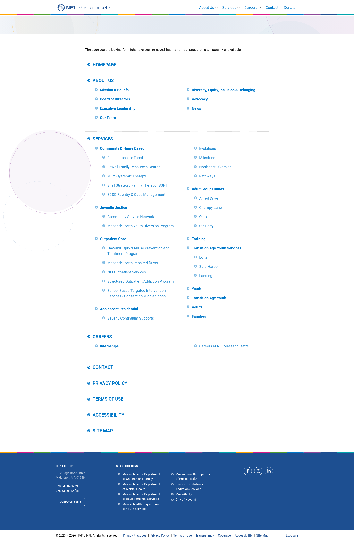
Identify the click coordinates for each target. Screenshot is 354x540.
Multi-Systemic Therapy (126, 176)
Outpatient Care (113, 239)
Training (198, 239)
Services (229, 7)
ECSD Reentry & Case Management (136, 194)
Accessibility (108, 415)
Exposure (292, 535)
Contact (272, 7)
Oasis (203, 217)
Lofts (203, 257)
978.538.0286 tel (67, 486)
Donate (290, 7)
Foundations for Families (127, 157)
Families (199, 316)
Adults (197, 307)
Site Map (103, 430)
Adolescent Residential (119, 309)
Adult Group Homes (208, 189)
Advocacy (200, 99)
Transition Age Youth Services (216, 248)
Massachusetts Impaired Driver (132, 263)
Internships (109, 346)
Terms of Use (108, 399)
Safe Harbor (209, 266)
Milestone (207, 157)
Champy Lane (210, 207)
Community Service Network (130, 217)
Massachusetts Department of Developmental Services (141, 496)
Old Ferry (206, 226)
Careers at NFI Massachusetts (224, 346)
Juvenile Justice (113, 207)
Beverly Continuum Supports (130, 318)
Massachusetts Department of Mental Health (141, 486)
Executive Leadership (117, 108)
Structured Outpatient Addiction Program (140, 281)
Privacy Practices (134, 536)
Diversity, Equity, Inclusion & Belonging (223, 90)
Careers (250, 7)
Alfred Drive (208, 198)
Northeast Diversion (215, 167)
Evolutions (207, 148)
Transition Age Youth (209, 298)
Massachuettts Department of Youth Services (141, 506)
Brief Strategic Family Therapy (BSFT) (138, 185)
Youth (196, 289)
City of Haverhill (186, 499)
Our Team (108, 117)
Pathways (207, 176)
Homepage (104, 64)
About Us (206, 7)
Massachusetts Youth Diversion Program (140, 226)
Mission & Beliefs (114, 90)
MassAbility (184, 494)
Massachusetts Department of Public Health (194, 476)
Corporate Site (70, 502)
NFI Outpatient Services (126, 272)
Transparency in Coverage (213, 536)
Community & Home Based (122, 148)
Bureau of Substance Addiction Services (190, 486)
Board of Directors (115, 99)
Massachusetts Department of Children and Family (141, 476)
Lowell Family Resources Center (133, 167)
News (196, 108)
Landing (205, 276)
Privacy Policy (110, 383)
